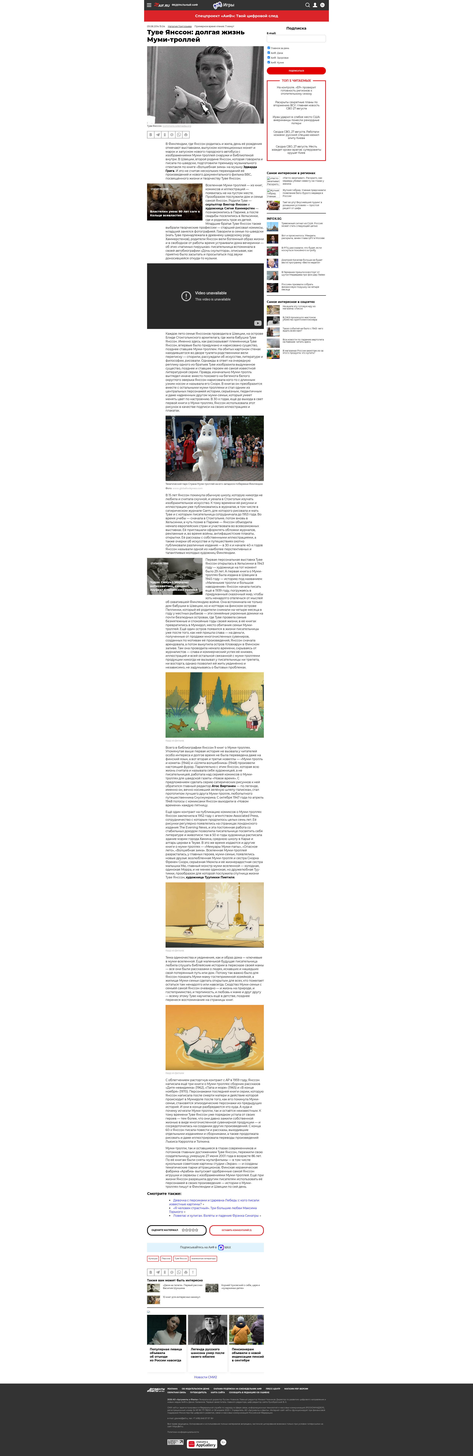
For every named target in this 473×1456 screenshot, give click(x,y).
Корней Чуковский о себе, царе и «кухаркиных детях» (240, 1286)
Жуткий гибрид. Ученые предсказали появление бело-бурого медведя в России (304, 193)
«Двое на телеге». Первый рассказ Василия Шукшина (182, 1286)
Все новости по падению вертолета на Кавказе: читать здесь (303, 341)
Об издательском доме (195, 1389)
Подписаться (296, 71)
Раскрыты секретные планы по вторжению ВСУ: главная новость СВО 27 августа (296, 105)
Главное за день (280, 48)
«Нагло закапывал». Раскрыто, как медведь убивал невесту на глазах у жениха (303, 180)
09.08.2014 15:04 (156, 26)
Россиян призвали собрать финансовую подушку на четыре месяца (300, 287)
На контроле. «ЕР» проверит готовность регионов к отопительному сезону (296, 90)
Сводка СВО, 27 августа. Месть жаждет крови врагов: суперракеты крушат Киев (296, 149)
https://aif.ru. (177, 1426)
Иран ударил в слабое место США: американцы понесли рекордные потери (296, 120)
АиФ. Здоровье (279, 57)
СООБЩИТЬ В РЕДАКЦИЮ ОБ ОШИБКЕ (249, 1392)
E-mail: (271, 33)
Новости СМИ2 (205, 1377)
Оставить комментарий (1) (237, 1230)
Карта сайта (218, 1392)
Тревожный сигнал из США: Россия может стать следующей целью (302, 224)
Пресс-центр (273, 1389)
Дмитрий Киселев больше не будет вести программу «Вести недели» (302, 261)
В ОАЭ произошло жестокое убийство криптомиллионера (300, 318)
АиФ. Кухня (277, 62)
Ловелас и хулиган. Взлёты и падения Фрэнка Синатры (216, 1215)
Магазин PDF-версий (296, 1389)
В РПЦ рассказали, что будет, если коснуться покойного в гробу (302, 249)
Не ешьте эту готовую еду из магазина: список (299, 307)
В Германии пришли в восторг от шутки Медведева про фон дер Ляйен (303, 273)
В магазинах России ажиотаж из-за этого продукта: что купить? (303, 352)
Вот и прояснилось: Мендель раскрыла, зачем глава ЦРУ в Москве (303, 236)
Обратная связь (176, 1392)
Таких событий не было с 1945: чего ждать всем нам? (303, 329)
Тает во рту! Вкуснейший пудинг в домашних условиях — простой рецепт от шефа (302, 205)
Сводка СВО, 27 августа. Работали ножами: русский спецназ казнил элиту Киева (296, 135)
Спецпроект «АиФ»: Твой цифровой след (236, 16)
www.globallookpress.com (188, 488)
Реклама (172, 1389)
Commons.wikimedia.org (177, 126)
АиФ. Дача (277, 53)
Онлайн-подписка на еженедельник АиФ (238, 1389)
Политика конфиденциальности (183, 1432)
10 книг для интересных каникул (181, 1297)
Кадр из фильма (175, 740)
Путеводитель (198, 1392)
